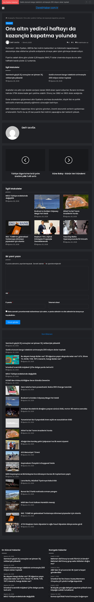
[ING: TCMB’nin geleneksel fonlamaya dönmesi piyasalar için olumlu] (18, 227)
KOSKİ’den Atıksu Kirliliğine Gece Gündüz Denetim (28, 380)
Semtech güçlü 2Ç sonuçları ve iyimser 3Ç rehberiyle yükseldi (33, 343)
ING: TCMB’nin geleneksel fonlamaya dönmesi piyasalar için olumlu (17, 239)
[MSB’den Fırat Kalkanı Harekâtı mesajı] (12, 505)
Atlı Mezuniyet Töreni (30, 452)
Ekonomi (19, 18)
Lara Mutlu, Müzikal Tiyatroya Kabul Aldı (39, 480)
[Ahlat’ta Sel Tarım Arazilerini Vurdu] (75, 202)
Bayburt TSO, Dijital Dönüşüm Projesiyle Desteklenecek (43, 239)
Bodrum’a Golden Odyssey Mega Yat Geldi (46, 212)
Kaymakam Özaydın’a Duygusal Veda (38, 463)
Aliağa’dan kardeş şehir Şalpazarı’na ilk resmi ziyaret (44, 441)
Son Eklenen (47, 334)
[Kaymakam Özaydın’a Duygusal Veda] (12, 466)
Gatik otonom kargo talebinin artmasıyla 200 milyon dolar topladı (35, 350)
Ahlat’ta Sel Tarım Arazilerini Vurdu (71, 212)
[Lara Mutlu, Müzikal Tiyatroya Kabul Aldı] (12, 484)
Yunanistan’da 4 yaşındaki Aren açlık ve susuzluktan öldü (46, 419)
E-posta (9, 302)
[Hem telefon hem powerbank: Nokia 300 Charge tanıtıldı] (12, 390)
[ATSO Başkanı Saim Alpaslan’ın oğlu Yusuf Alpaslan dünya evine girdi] (12, 527)
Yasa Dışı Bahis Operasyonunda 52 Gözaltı (75, 237)
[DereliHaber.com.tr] (47, 7)
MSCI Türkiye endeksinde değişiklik (17, 197)
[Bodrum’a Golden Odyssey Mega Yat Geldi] (46, 202)
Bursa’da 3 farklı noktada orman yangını (39, 491)
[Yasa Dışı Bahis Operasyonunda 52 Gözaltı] (75, 227)
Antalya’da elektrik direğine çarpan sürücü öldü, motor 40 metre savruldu (54, 409)
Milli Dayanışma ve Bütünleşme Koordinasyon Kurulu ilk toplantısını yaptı (38, 474)
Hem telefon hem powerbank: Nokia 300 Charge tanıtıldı (46, 387)
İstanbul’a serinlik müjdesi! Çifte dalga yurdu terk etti (29, 367)
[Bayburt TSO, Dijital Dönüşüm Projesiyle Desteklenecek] (46, 227)
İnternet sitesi (54, 302)
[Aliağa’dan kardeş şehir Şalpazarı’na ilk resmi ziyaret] (12, 444)
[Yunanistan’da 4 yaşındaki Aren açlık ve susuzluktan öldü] (12, 423)
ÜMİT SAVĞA (14, 42)
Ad (7, 293)
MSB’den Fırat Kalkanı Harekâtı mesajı (38, 502)
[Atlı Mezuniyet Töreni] (12, 455)
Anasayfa (11, 18)
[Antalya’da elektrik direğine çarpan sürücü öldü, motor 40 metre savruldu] (12, 412)
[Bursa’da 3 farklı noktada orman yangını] (12, 494)
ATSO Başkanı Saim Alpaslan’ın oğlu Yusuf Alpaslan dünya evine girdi (51, 524)
